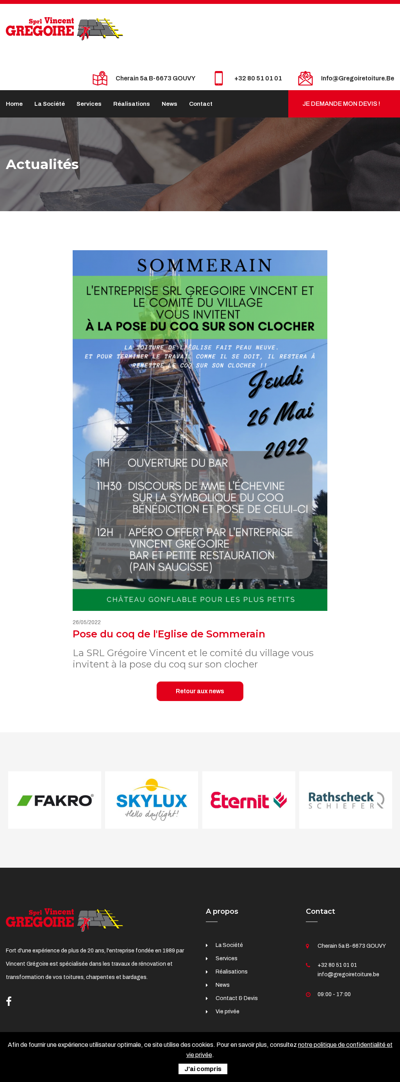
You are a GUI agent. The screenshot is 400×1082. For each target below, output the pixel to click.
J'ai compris (202, 1069)
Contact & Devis (237, 998)
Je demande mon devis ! (341, 103)
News (169, 104)
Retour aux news (200, 691)
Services (89, 104)
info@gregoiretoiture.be (357, 78)
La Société (49, 104)
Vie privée (227, 1011)
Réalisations (131, 104)
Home (14, 104)
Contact (200, 104)
